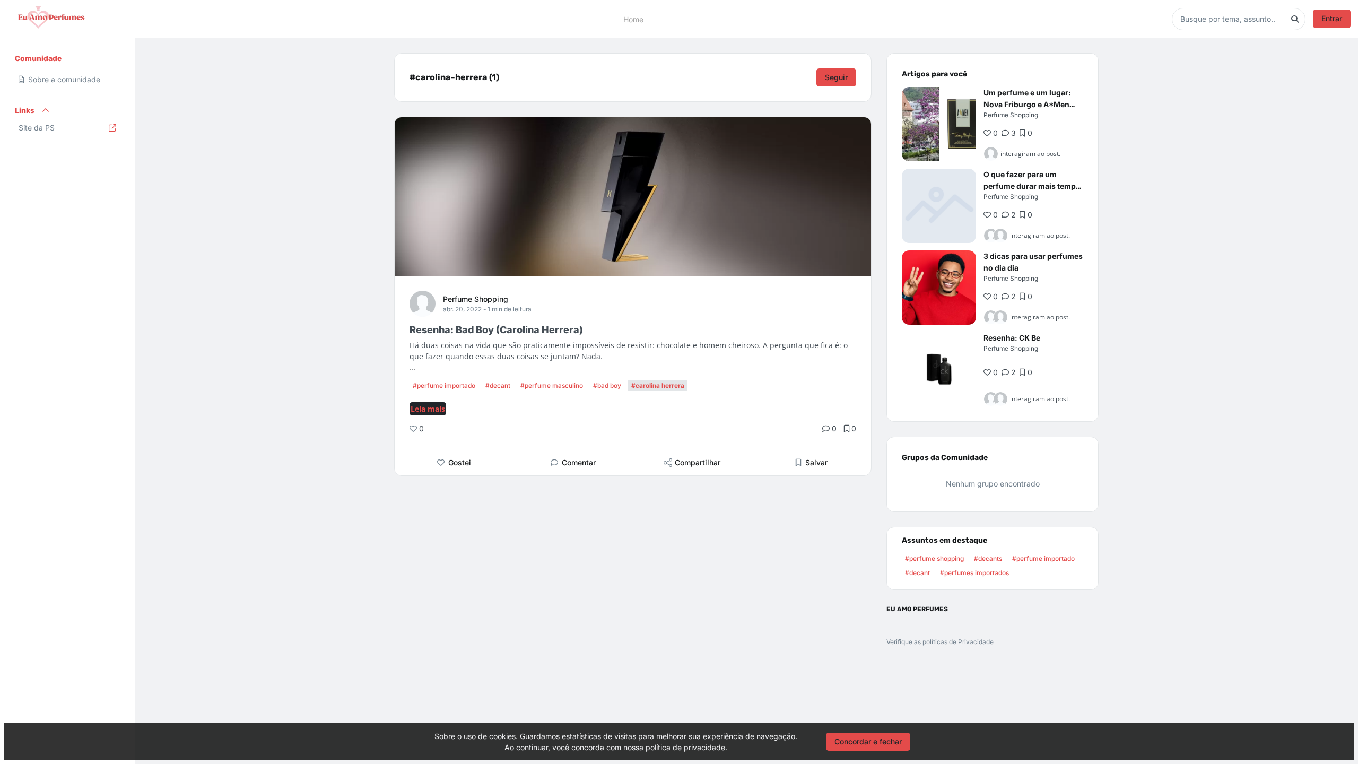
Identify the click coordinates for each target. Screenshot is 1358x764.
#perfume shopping (934, 558)
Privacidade (976, 642)
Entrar (1331, 18)
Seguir (836, 77)
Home (633, 18)
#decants (988, 558)
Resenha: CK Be (1011, 337)
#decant (497, 385)
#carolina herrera (657, 385)
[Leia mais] (939, 124)
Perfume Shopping (475, 298)
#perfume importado (444, 385)
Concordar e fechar (868, 741)
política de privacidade (685, 747)
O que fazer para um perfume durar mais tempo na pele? (1032, 186)
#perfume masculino (551, 385)
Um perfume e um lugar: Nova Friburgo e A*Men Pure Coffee (1027, 104)
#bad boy (607, 385)
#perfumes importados (974, 573)
